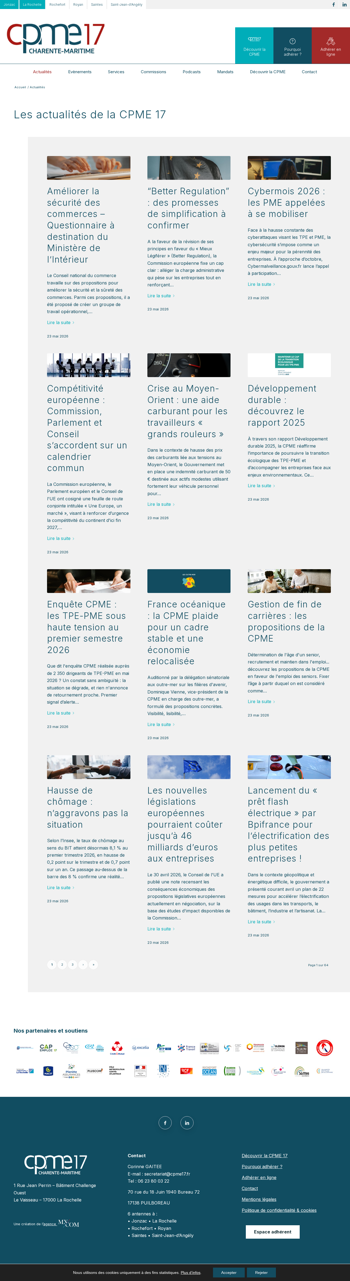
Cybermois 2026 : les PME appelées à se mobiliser (286, 202)
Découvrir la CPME (255, 52)
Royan (78, 4)
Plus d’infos (190, 1272)
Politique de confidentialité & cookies (279, 1210)
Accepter (229, 1272)
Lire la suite (59, 322)
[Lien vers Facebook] (333, 4)
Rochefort (57, 4)
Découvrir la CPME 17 (265, 1155)
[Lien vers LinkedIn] (344, 4)
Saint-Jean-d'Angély (126, 4)
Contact (250, 1188)
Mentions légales (259, 1199)
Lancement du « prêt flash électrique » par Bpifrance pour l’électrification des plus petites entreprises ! (288, 824)
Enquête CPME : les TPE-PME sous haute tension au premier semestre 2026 (86, 627)
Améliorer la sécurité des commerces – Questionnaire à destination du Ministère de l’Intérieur (81, 225)
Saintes (97, 4)
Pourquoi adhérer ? (293, 52)
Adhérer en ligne (330, 52)
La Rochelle (32, 4)
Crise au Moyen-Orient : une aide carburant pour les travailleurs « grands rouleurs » (187, 411)
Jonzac (9, 4)
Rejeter (261, 1272)
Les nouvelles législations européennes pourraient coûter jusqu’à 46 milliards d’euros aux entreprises (185, 824)
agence (50, 1224)
